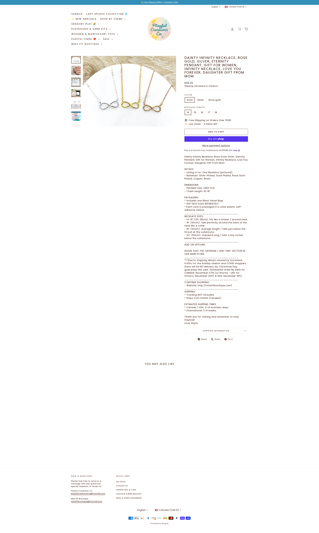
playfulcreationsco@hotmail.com (88, 493)
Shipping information (216, 331)
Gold (190, 99)
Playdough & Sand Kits (90, 28)
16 (202, 112)
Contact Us (122, 485)
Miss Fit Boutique (85, 44)
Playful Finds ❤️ (84, 39)
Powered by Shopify (159, 523)
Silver (200, 99)
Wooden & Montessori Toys (93, 34)
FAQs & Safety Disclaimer (129, 498)
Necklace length (194, 107)
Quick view (92, 432)
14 (188, 112)
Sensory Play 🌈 (84, 23)
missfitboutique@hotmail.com (86, 501)
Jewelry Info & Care (126, 489)
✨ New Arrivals (83, 18)
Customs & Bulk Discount (129, 493)
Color (188, 95)
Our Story (121, 481)
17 (209, 112)
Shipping (188, 86)
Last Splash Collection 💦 (107, 13)
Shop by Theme (112, 18)
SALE (107, 39)
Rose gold (215, 99)
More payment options (216, 145)
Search (77, 13)
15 (195, 112)
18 (216, 112)
